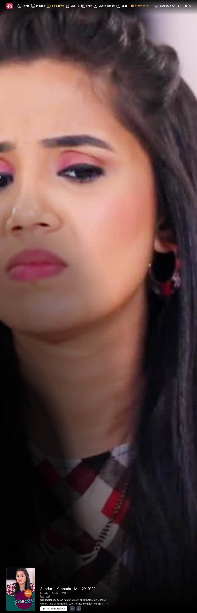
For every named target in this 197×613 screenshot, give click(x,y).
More (107, 604)
